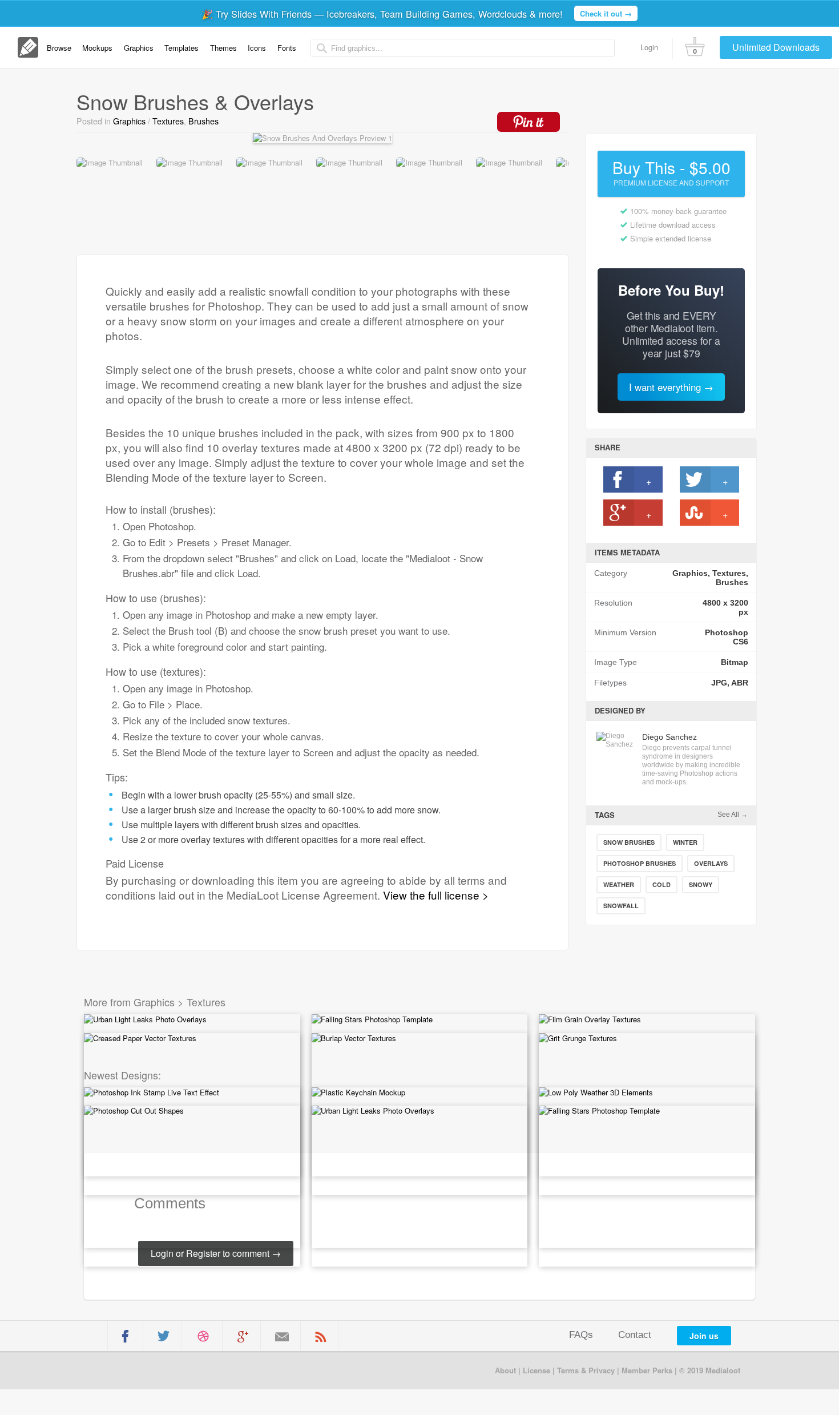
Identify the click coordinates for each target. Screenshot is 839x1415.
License (536, 1370)
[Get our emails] (282, 1337)
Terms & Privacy (586, 1370)
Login (649, 47)
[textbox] (463, 48)
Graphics (139, 47)
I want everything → (671, 387)
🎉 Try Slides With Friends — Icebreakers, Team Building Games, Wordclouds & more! (416, 14)
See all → (732, 815)
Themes (223, 47)
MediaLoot (153, 1369)
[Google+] (243, 1337)
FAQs (581, 1334)
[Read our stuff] (320, 1336)
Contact (634, 1334)
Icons (257, 47)
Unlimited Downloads (776, 47)
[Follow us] (164, 1336)
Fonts (286, 47)
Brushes (203, 121)
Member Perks (647, 1370)
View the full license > (436, 894)
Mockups (97, 47)
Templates (181, 47)
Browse (59, 47)
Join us (704, 1335)
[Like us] (125, 1336)
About (505, 1370)
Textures (168, 121)
